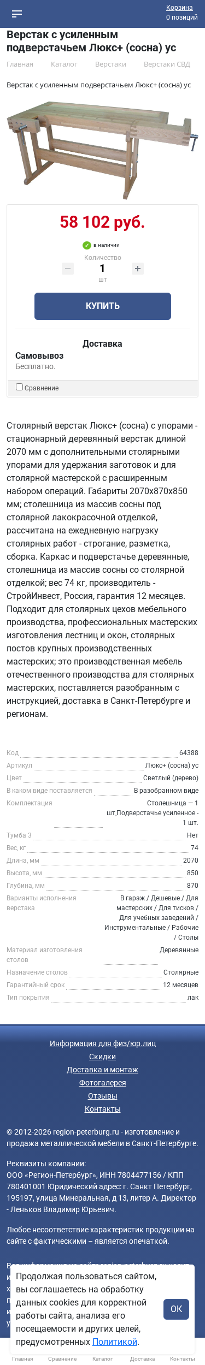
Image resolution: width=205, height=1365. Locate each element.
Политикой (114, 1342)
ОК (176, 1309)
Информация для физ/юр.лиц (103, 1043)
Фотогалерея (102, 1082)
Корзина (179, 7)
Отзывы (103, 1095)
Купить (103, 306)
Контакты (103, 1109)
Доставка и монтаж (102, 1069)
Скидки (102, 1056)
